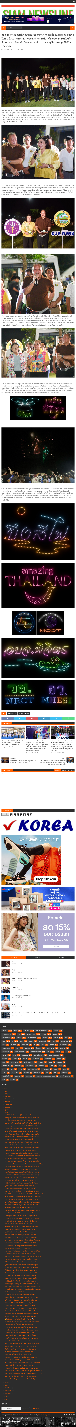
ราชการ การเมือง (31, 1034)
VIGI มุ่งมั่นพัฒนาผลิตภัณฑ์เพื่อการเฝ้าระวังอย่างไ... (20, 1207)
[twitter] (67, 1414)
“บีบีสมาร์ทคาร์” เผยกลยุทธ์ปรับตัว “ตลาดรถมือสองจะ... (21, 1368)
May (6, 1382)
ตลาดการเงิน (5, 1051)
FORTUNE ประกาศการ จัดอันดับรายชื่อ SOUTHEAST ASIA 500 (24, 1194)
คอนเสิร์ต (27, 1048)
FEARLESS (15, 987)
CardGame (29, 1076)
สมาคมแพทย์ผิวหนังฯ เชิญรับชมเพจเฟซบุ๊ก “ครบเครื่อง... (22, 1205)
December (8, 1096)
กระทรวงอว (36, 1058)
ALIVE (14, 1004)
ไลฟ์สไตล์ (4, 1030)
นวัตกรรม (4, 1058)
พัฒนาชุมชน (37, 1072)
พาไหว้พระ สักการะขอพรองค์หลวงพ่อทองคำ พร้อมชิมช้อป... (23, 1322)
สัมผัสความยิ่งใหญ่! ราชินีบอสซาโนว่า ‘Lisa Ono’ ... (20, 1349)
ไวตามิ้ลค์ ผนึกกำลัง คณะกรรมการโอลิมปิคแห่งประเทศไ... (22, 1128)
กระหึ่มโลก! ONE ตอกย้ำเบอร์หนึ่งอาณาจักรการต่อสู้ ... (21, 1341)
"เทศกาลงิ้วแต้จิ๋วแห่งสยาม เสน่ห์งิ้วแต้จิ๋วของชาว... (20, 1332)
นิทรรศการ (64, 1072)
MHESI (4, 1072)
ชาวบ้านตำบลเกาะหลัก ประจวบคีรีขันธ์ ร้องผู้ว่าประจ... (21, 1142)
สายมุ (3, 1079)
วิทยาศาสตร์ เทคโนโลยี (24, 713)
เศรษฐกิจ (55, 1034)
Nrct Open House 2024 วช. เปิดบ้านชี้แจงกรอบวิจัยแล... (22, 1330)
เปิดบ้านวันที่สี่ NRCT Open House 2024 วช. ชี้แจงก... (21, 1335)
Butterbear (45, 1069)
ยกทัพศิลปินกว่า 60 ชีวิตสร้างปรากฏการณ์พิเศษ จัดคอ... (21, 1237)
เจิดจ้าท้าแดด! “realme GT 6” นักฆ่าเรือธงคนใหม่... (20, 1292)
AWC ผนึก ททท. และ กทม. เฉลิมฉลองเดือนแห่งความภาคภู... (23, 1289)
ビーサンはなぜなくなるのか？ (21, 996)
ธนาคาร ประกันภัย (32, 1069)
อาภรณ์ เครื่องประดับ (20, 1051)
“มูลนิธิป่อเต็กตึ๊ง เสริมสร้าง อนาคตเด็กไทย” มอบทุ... (20, 1281)
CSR (53, 1041)
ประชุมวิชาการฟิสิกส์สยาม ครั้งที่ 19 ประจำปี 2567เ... (21, 1243)
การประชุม (17, 1065)
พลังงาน (60, 1065)
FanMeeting (6, 1065)
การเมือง (58, 1051)
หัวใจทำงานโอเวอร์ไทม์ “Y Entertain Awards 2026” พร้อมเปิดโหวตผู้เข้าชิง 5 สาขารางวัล (39, 1013)
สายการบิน (41, 1065)
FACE (13, 970)
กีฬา (3, 1044)
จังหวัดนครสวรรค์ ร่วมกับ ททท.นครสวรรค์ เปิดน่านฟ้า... (22, 1158)
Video (51, 1065)
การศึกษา (19, 1037)
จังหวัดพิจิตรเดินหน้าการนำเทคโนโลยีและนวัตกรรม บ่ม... (22, 1202)
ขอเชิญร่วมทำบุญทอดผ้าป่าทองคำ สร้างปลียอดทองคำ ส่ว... (23, 1123)
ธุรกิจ (66, 1037)
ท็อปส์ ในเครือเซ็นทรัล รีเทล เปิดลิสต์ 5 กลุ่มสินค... (20, 1303)
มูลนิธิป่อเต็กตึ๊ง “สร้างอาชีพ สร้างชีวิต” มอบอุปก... (20, 1185)
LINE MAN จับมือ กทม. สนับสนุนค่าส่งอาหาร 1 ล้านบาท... (22, 1218)
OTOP (55, 1069)
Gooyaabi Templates (44, 1415)
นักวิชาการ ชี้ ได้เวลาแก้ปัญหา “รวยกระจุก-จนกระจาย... (22, 1199)
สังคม (19, 1034)
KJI (11, 1415)
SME (12, 1069)
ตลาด (42, 1044)
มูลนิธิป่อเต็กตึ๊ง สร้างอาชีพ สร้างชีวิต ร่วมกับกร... (20, 1365)
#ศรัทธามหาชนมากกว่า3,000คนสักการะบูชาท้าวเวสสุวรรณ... (24, 1371)
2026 (5, 1088)
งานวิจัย (52, 1044)
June (6, 1112)
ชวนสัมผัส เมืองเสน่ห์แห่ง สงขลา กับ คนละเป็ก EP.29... (21, 1229)
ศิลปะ (3, 1062)
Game (64, 1069)
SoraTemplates (24, 1415)
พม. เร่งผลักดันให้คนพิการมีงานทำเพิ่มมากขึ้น (18, 1248)
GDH (48, 1051)
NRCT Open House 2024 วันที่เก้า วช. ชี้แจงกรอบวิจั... (21, 1308)
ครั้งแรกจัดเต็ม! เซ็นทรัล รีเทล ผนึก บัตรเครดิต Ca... (20, 1294)
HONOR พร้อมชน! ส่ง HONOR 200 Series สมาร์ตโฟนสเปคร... (23, 1156)
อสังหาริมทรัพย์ (50, 1048)
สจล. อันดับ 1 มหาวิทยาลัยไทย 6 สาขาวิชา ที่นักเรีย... (21, 1145)
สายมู (47, 1072)
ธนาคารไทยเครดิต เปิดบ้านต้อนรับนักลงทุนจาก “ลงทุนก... (22, 1297)
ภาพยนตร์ (59, 1062)
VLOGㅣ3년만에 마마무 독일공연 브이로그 (25, 978)
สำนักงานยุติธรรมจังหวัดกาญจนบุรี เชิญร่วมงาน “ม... (21, 1346)
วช (12, 1041)
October (8, 1101)
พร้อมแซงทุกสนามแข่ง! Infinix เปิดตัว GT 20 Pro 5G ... (21, 1126)
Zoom (20, 1069)
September (8, 1104)
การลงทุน (59, 1058)
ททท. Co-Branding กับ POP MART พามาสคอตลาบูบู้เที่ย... (22, 1226)
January (7, 1393)
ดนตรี (3, 1041)
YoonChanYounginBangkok (46, 1076)
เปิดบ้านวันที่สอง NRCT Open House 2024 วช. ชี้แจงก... (22, 1360)
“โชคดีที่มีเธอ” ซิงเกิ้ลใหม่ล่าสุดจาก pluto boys (19, 1324)
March (7, 1388)
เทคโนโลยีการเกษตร (54, 1055)
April (7, 1385)
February (8, 1390)
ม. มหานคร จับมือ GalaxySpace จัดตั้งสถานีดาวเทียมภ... (21, 1245)
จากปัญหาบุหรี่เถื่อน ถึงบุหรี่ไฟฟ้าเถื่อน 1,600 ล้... (19, 1352)
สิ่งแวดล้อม (38, 1048)
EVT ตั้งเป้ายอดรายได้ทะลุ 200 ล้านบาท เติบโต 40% (21, 1120)
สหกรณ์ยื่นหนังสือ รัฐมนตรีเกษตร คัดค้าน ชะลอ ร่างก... (21, 1169)
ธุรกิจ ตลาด (26, 1030)
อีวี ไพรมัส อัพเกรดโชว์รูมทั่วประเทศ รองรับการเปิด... (21, 1180)
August (7, 1107)
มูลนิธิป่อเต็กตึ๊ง (42, 1041)
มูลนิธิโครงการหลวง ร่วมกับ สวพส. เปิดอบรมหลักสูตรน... (22, 1264)
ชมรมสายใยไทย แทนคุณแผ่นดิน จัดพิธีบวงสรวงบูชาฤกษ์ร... (23, 1362)
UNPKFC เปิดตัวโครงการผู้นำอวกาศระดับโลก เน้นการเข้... (22, 1115)
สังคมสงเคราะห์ (64, 1041)
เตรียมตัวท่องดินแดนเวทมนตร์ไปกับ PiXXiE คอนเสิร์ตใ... (22, 1161)
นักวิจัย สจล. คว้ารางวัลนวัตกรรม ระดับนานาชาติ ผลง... (22, 1224)
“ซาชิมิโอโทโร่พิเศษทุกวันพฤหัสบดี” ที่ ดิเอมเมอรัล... (20, 1254)
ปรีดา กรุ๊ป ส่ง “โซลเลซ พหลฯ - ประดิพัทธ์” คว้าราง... (21, 1300)
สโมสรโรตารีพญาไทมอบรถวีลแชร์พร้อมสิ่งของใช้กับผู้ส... (22, 1134)
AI (66, 1051)
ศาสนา (4, 1069)
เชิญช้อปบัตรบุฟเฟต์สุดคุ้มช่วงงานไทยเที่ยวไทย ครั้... (21, 1188)
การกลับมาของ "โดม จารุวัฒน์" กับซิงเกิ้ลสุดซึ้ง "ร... (20, 1139)
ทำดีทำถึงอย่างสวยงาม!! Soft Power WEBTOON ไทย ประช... (23, 1286)
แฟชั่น (55, 1072)
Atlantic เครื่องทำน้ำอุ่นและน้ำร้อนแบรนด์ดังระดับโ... (21, 1278)
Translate (36, 1408)
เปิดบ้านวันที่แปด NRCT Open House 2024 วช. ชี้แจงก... (22, 1311)
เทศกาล (15, 1058)
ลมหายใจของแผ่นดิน (65, 1076)
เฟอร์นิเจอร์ (17, 1076)
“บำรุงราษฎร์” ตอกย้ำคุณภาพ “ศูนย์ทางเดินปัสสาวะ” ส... (22, 1284)
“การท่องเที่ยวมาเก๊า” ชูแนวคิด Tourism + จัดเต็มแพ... (21, 1221)
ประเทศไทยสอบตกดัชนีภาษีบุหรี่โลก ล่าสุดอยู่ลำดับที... (21, 1327)
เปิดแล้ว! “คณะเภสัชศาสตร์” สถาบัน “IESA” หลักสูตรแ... (22, 1150)
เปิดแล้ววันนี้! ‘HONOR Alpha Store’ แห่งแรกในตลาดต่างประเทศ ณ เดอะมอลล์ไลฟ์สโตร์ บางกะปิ (12, 743)
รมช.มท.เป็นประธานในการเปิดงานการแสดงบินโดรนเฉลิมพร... (24, 1373)
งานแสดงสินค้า (6, 1048)
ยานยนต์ (31, 1041)
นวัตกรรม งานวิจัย (12, 713)
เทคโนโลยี (13, 1044)
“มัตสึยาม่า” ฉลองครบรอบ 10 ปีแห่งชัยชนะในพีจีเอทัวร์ (21, 1313)
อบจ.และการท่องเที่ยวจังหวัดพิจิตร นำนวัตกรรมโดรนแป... (22, 1210)
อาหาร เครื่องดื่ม (6, 1037)
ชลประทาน (26, 1072)
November (8, 1099)
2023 (5, 1396)
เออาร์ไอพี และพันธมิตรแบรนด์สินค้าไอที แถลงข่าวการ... (22, 1172)
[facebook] (74, 1)
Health (25, 1058)
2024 (5, 1094)
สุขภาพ (14, 1055)
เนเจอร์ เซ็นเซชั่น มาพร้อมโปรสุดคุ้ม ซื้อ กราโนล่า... (21, 1305)
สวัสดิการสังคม (14, 1062)
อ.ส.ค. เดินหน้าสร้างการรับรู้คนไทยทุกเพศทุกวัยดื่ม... (21, 1357)
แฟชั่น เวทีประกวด (28, 1062)
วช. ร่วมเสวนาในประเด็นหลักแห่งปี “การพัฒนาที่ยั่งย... (21, 1376)
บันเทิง (15, 1030)
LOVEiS (4, 1055)
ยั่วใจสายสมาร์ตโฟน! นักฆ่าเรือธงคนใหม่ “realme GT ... (22, 1273)
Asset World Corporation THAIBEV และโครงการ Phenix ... (23, 1147)
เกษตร (21, 1041)
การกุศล (56, 1037)
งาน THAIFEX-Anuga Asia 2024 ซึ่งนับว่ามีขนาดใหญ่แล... (22, 1240)
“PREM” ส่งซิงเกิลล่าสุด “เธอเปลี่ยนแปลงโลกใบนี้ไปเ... (21, 1183)
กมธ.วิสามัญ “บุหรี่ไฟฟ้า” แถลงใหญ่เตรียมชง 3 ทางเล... (21, 1213)
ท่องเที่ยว (44, 1034)
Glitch (13, 961)
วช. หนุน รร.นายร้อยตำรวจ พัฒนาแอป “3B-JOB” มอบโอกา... (23, 1256)
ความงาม (62, 1048)
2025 (5, 1091)
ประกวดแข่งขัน (63, 1044)
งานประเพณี (25, 1055)
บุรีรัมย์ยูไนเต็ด (5, 1076)
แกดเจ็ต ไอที (25, 1044)
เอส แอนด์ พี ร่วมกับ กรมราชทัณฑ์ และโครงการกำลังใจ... (22, 1251)
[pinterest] (72, 1414)
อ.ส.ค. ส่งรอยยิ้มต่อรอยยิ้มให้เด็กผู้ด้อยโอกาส (18, 1354)
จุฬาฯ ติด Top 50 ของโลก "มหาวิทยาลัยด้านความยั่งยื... (22, 1191)
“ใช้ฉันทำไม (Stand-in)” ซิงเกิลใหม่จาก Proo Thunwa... (21, 1270)
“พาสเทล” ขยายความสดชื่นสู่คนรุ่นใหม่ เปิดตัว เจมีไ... (21, 1234)
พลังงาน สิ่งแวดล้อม (38, 1055)
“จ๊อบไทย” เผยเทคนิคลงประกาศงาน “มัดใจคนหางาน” (21, 1259)
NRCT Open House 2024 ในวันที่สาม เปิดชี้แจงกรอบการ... (22, 1343)
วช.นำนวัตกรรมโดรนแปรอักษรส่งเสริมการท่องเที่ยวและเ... (23, 1137)
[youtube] (69, 1414)
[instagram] (74, 1414)
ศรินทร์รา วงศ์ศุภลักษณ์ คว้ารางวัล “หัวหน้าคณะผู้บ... (21, 1316)
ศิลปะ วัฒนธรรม (30, 1065)
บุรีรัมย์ (50, 1062)
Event (17, 1048)
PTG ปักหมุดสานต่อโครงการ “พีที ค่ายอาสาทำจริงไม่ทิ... (22, 1267)
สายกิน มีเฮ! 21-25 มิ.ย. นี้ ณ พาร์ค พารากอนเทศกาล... (21, 1177)
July (6, 1110)
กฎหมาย (41, 1062)
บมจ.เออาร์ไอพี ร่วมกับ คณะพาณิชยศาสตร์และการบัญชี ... (22, 1166)
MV (34, 1044)
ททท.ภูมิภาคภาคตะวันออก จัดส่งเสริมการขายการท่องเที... (22, 1117)
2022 (5, 1399)
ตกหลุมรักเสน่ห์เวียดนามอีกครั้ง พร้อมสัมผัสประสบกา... (21, 1153)
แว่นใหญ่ (12, 1079)
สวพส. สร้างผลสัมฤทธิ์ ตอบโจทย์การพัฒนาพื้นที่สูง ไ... (21, 1379)
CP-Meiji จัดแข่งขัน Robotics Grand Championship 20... (22, 1215)
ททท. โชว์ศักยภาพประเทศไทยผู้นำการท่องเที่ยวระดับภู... (22, 1338)
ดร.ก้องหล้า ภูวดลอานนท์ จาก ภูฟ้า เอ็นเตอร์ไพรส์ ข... (21, 1275)
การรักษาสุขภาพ (32, 1037)
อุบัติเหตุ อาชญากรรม (36, 1051)
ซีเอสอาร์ (45, 1037)
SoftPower (14, 1072)
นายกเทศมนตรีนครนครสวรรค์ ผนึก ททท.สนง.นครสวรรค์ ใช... (24, 1164)
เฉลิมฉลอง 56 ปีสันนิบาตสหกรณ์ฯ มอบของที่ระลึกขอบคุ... (22, 1175)
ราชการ (56, 1030)
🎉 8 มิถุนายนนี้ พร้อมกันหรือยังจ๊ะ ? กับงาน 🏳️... (19, 1319)
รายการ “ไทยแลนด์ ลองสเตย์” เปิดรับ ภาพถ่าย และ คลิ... (22, 1131)
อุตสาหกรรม (48, 1058)
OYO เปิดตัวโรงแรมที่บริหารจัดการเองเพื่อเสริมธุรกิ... (21, 1262)
